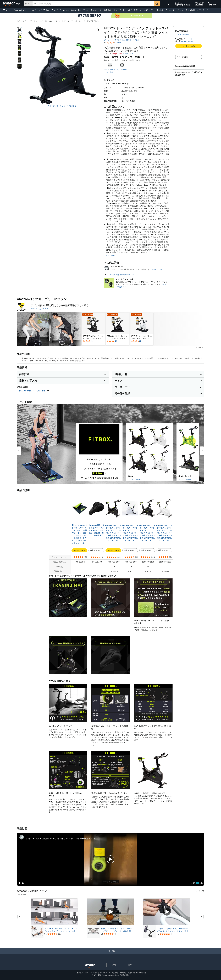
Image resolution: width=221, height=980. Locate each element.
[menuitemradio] (197, 883)
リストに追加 (182, 57)
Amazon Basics (69, 10)
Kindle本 (160, 10)
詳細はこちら (128, 53)
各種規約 (123, 973)
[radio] (19, 29)
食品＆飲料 (190, 10)
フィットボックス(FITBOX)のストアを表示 (121, 40)
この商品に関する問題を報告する (120, 275)
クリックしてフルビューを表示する (62, 106)
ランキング (56, 10)
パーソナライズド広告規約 (108, 973)
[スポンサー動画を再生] (110, 912)
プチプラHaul (43, 10)
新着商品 (107, 10)
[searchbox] (93, 3)
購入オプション (96, 550)
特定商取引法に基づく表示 (137, 973)
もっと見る (110, 255)
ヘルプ (33, 10)
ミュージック (119, 10)
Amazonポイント (21, 10)
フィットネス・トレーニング (44, 21)
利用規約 (80, 973)
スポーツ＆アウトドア (24, 21)
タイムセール (96, 10)
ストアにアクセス (135, 480)
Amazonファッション (174, 10)
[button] (7, 10)
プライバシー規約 (91, 973)
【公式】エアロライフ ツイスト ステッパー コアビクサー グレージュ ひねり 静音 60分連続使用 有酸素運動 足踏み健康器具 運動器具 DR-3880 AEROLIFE (117, 930)
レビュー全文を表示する (86, 838)
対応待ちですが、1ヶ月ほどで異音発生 (58, 838)
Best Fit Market (187, 41)
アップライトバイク (94, 21)
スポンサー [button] (197, 347)
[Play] (19, 883)
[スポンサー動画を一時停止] (74, 917)
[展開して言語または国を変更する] (121, 965)
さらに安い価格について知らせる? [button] (32, 391)
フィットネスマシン (63, 21)
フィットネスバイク (78, 21)
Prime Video (83, 10)
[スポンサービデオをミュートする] (74, 922)
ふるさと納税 (132, 10)
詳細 (190, 39)
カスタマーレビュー (33, 838)
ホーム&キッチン (147, 10)
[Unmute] (201, 883)
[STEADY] (21, 307)
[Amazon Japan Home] (90, 966)
